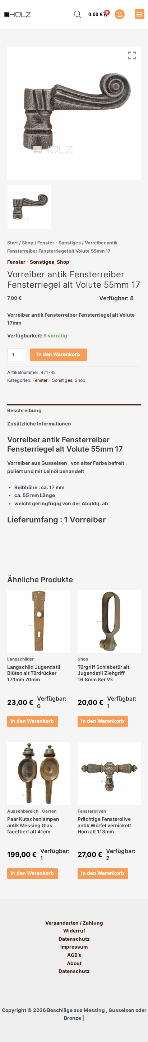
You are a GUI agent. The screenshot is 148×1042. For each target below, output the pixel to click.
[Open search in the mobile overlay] (74, 14)
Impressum (74, 947)
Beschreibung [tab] (24, 410)
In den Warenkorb (58, 354)
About (74, 963)
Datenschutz (74, 939)
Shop (27, 242)
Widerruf (74, 931)
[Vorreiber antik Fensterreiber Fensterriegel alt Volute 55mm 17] (29, 207)
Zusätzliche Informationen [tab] (39, 424)
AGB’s (74, 955)
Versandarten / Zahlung (74, 923)
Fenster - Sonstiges (59, 242)
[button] (139, 14)
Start (12, 242)
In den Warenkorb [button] (32, 721)
